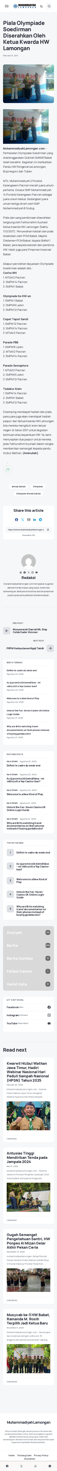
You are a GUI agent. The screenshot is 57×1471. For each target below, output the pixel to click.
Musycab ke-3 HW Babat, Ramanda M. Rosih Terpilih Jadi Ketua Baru (28, 1319)
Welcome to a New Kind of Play (23, 698)
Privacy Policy (41, 1455)
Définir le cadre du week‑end (22, 670)
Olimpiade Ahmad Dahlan (28, 493)
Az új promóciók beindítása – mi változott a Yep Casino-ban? (25, 780)
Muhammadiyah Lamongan (28, 1422)
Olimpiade (38, 486)
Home (12, 1455)
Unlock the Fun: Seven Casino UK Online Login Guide (26, 808)
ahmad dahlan (19, 486)
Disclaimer (29, 1459)
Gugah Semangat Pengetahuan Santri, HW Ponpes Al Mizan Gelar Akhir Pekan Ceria (28, 1241)
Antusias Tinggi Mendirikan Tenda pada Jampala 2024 (27, 1157)
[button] (6, 6)
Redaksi (28, 577)
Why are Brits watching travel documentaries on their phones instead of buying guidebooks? (28, 730)
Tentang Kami (24, 1455)
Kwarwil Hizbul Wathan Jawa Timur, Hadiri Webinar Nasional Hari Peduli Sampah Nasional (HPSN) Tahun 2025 (28, 1072)
